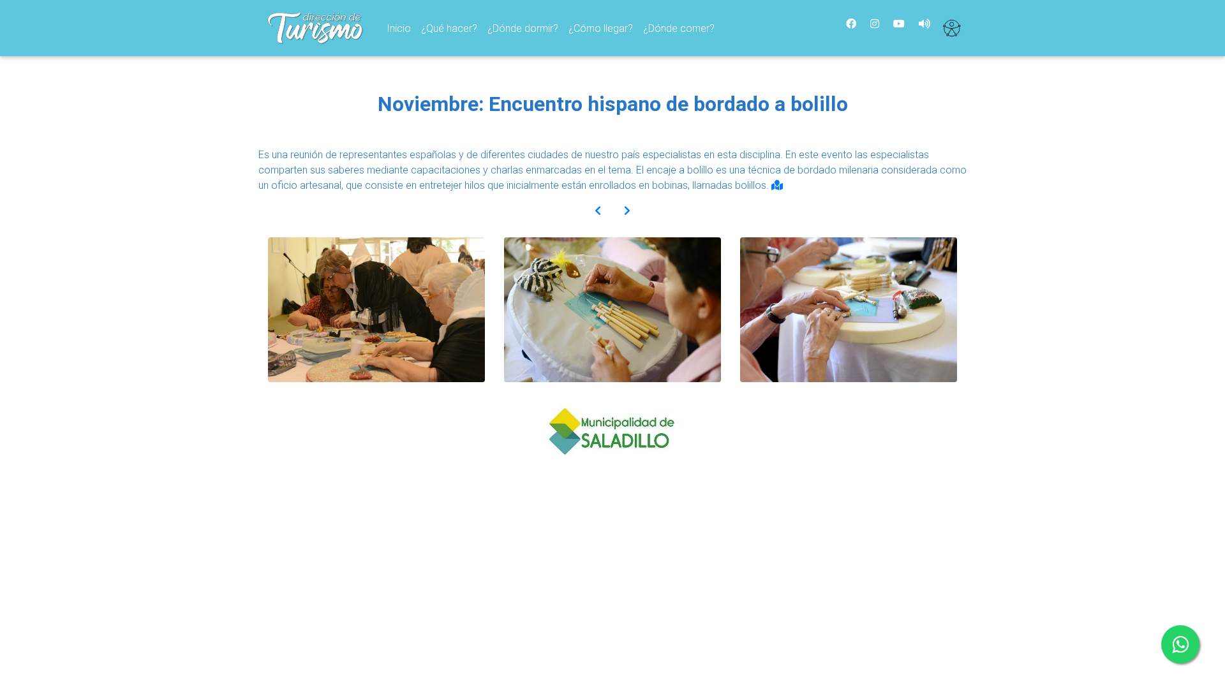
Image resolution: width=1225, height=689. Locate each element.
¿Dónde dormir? (522, 28)
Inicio (401, 27)
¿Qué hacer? (449, 28)
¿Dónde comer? (679, 28)
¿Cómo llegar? (600, 28)
